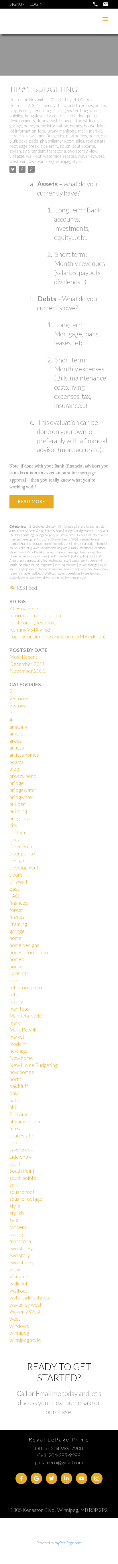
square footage (88, 565)
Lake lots (25, 548)
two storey (77, 151)
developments (22, 120)
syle (26, 151)
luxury (52, 131)
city (47, 115)
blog (13, 110)
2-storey (39, 526)
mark (82, 131)
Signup (16, 4)
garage (15, 125)
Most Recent (23, 657)
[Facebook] (21, 1478)
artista (60, 105)
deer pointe (88, 115)
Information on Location (35, 615)
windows (28, 161)
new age (73, 552)
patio (33, 141)
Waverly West (19, 577)
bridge (49, 110)
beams (101, 105)
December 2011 (27, 664)
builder (16, 535)
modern (16, 135)
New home (87, 552)
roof (13, 146)
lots (41, 131)
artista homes (80, 105)
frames (95, 120)
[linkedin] (66, 1478)
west (13, 161)
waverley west (91, 156)
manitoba (67, 131)
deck (71, 115)
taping (43, 569)
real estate (96, 141)
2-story (51, 526)
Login (36, 4)
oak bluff (65, 556)
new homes (76, 135)
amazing (70, 526)
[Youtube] (81, 1478)
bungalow (34, 115)
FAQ (74, 539)
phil (43, 141)
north (94, 135)
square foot (69, 565)
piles (80, 141)
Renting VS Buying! (29, 630)
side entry (49, 146)
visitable (16, 156)
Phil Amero (21, 1114)
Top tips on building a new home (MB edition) (57, 637)
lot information (22, 131)
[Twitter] (51, 1478)
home (29, 125)
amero (46, 105)
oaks (23, 141)
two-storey (101, 569)
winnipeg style (68, 161)
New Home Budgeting (44, 135)
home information (52, 125)
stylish (15, 151)
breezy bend (30, 110)
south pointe (83, 146)
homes (76, 125)
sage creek (29, 146)
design (15, 539)
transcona (56, 151)
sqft (57, 565)
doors (42, 120)
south (65, 146)
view (93, 151)
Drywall (56, 539)
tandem (38, 151)
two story (86, 569)
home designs (62, 543)
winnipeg (46, 161)
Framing (26, 543)
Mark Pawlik (34, 552)
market (95, 131)
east (54, 120)
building (16, 115)
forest (81, 120)
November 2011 (27, 671)
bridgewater (67, 110)
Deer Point (84, 535)
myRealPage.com (68, 1543)
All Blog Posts (24, 609)
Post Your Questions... (33, 623)
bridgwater (90, 110)
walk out (34, 156)
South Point (27, 565)
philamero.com (61, 141)
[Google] (36, 1478)
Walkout (50, 573)
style (102, 565)
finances (66, 120)
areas (91, 526)
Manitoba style (25, 1016)
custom (59, 115)
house (89, 125)
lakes (102, 125)
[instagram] (97, 1478)
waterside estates (59, 156)
